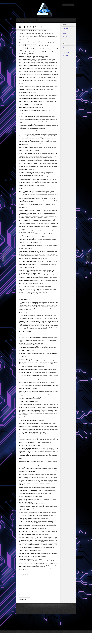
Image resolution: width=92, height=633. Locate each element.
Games (33, 20)
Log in (64, 47)
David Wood (65, 31)
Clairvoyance (31, 30)
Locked (34, 30)
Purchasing (45, 20)
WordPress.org (65, 55)
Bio (24, 20)
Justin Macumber (66, 33)
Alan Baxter (65, 36)
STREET (37, 30)
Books (28, 20)
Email (20, 594)
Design (39, 20)
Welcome (19, 20)
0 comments (44, 30)
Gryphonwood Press (66, 28)
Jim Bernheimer (66, 39)
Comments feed (66, 52)
